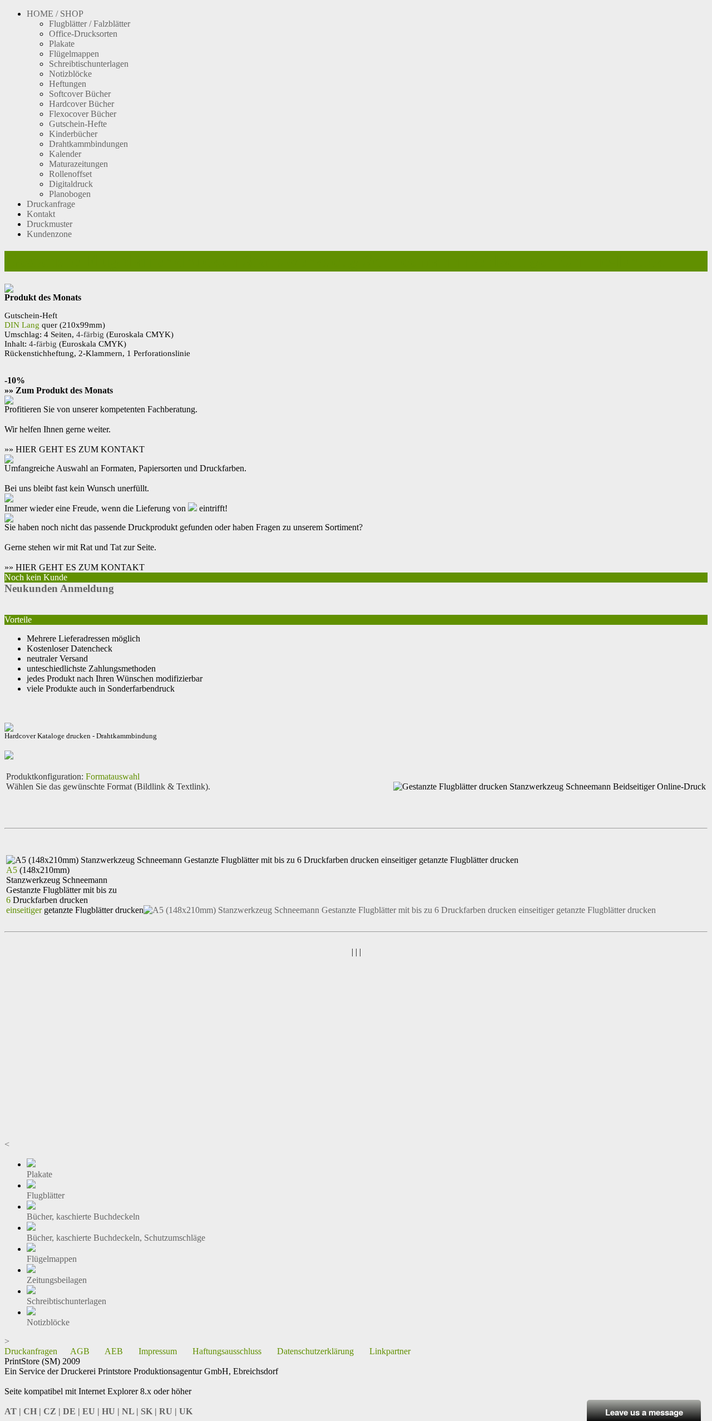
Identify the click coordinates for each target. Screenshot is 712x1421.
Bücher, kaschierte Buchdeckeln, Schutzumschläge (116, 1237)
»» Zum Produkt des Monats (58, 390)
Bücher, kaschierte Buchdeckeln (83, 1216)
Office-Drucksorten (83, 33)
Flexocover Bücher (82, 114)
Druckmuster (49, 224)
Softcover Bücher (80, 93)
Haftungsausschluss (226, 1351)
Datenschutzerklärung (315, 1351)
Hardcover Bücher (81, 103)
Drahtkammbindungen (88, 144)
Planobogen (70, 194)
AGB (80, 1351)
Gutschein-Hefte (78, 124)
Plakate (62, 43)
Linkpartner (390, 1351)
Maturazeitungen (78, 164)
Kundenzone (49, 234)
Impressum (158, 1351)
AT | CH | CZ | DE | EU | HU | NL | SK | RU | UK (98, 1411)
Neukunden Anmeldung (59, 588)
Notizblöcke (70, 73)
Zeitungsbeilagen (57, 1280)
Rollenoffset (70, 174)
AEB (114, 1351)
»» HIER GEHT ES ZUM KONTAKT (74, 449)
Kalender (65, 154)
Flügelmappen (74, 53)
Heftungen (67, 83)
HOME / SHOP (55, 13)
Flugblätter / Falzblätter (89, 23)
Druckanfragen (30, 1351)
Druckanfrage (51, 204)
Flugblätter (46, 1195)
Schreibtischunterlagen (88, 63)
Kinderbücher (73, 134)
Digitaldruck (71, 184)
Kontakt (41, 214)
